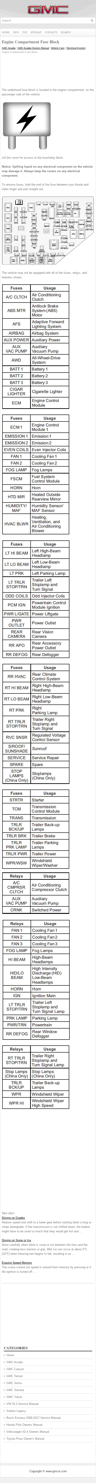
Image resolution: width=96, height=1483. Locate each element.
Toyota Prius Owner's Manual (25, 1438)
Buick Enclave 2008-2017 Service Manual (33, 1417)
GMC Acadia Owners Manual (33, 48)
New (16, 32)
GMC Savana (15, 1390)
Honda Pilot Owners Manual (24, 1424)
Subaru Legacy (16, 1411)
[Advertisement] (48, 69)
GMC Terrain (14, 1376)
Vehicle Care (58, 48)
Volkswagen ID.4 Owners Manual (27, 1431)
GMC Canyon (15, 1369)
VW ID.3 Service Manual (22, 1404)
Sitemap (36, 32)
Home (6, 32)
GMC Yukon (14, 1397)
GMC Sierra (14, 1383)
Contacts (51, 32)
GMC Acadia (8, 48)
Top (24, 32)
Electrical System (76, 48)
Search (66, 32)
